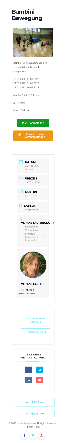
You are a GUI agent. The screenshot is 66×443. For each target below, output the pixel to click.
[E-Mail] (39, 380)
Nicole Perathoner (26, 423)
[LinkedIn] (28, 380)
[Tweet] (39, 370)
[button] (33, 123)
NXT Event (32, 413)
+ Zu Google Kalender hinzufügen (35, 320)
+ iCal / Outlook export (35, 332)
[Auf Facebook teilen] (28, 370)
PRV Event (37, 402)
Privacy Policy (33, 426)
